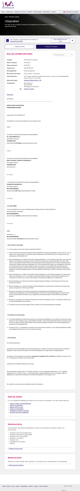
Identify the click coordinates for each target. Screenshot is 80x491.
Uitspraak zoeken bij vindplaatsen (19, 412)
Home (3, 11)
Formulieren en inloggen (71, 11)
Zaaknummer (11, 68)
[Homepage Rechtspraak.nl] (7, 4)
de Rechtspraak (37, 11)
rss (74, 486)
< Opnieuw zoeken (19, 46)
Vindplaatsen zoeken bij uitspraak (19, 410)
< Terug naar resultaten (50, 46)
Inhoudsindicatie (12, 76)
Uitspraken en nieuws (20, 11)
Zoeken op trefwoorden (16, 405)
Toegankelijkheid (24, 486)
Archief (40, 486)
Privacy (13, 486)
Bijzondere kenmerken (13, 73)
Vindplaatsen (11, 83)
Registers (29, 11)
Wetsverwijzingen (12, 80)
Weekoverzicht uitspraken (16, 465)
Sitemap (8, 486)
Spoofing (31, 486)
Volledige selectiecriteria (16, 448)
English (4, 486)
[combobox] (63, 55)
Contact (53, 11)
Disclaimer (45, 486)
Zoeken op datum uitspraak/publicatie (20, 403)
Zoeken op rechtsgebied (16, 409)
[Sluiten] (72, 40)
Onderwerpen (9, 11)
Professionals (46, 11)
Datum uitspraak (12, 62)
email (77, 486)
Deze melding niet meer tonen (60, 40)
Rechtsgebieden (11, 71)
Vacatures (36, 486)
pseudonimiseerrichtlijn (16, 41)
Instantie (9, 60)
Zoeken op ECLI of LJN (16, 407)
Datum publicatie (12, 65)
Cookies (17, 486)
